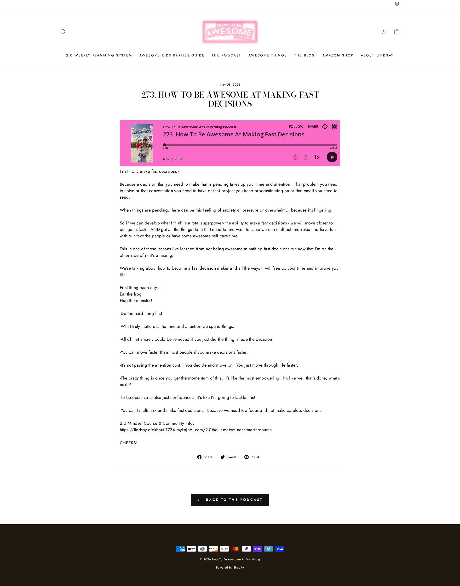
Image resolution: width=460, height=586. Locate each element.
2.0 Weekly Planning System (99, 55)
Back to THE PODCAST (233, 499)
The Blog (304, 55)
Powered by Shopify (230, 567)
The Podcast (226, 55)
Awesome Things (267, 55)
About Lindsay (377, 55)
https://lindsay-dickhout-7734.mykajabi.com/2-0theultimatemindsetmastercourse (196, 430)
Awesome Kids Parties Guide (172, 55)
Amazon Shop (338, 55)
